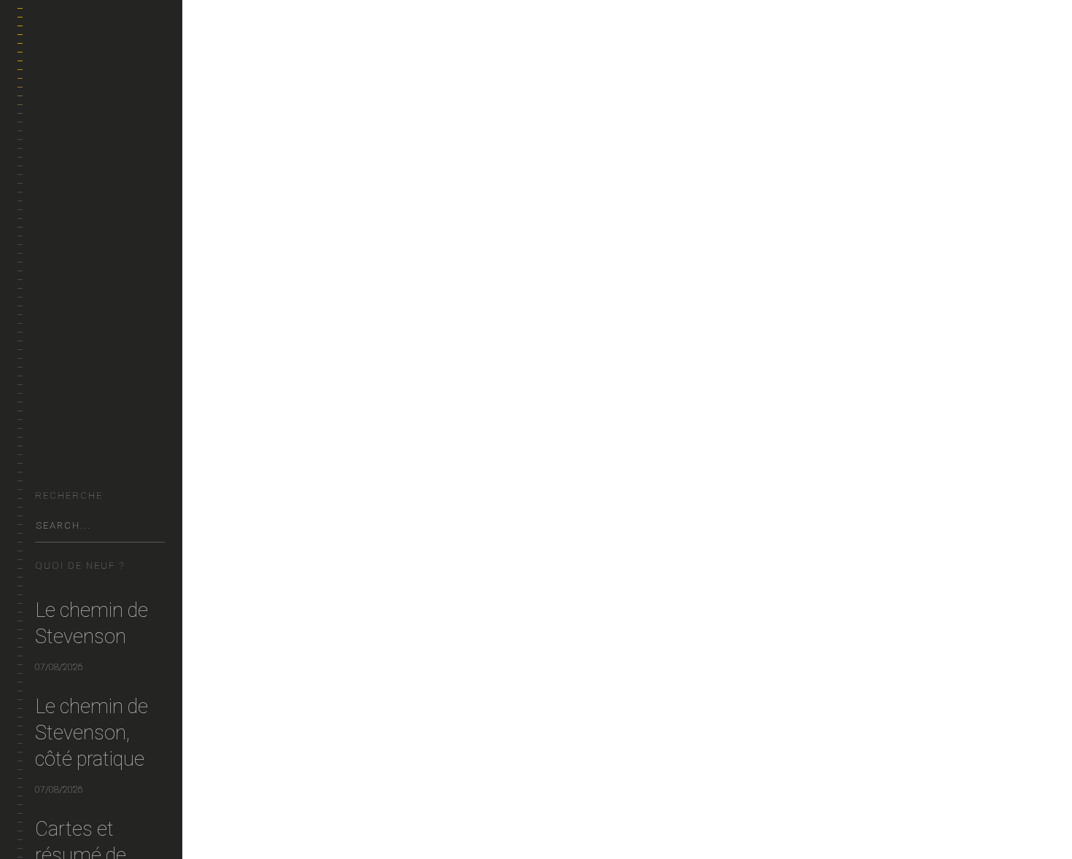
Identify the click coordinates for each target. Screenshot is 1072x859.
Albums (53, 348)
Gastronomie (68, 243)
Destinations (66, 173)
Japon (294, 823)
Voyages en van (72, 208)
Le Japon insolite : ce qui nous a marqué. (390, 170)
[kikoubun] (100, 59)
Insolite (252, 823)
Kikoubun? (60, 453)
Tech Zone (60, 313)
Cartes (52, 418)
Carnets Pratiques (81, 278)
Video (48, 383)
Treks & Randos (72, 138)
